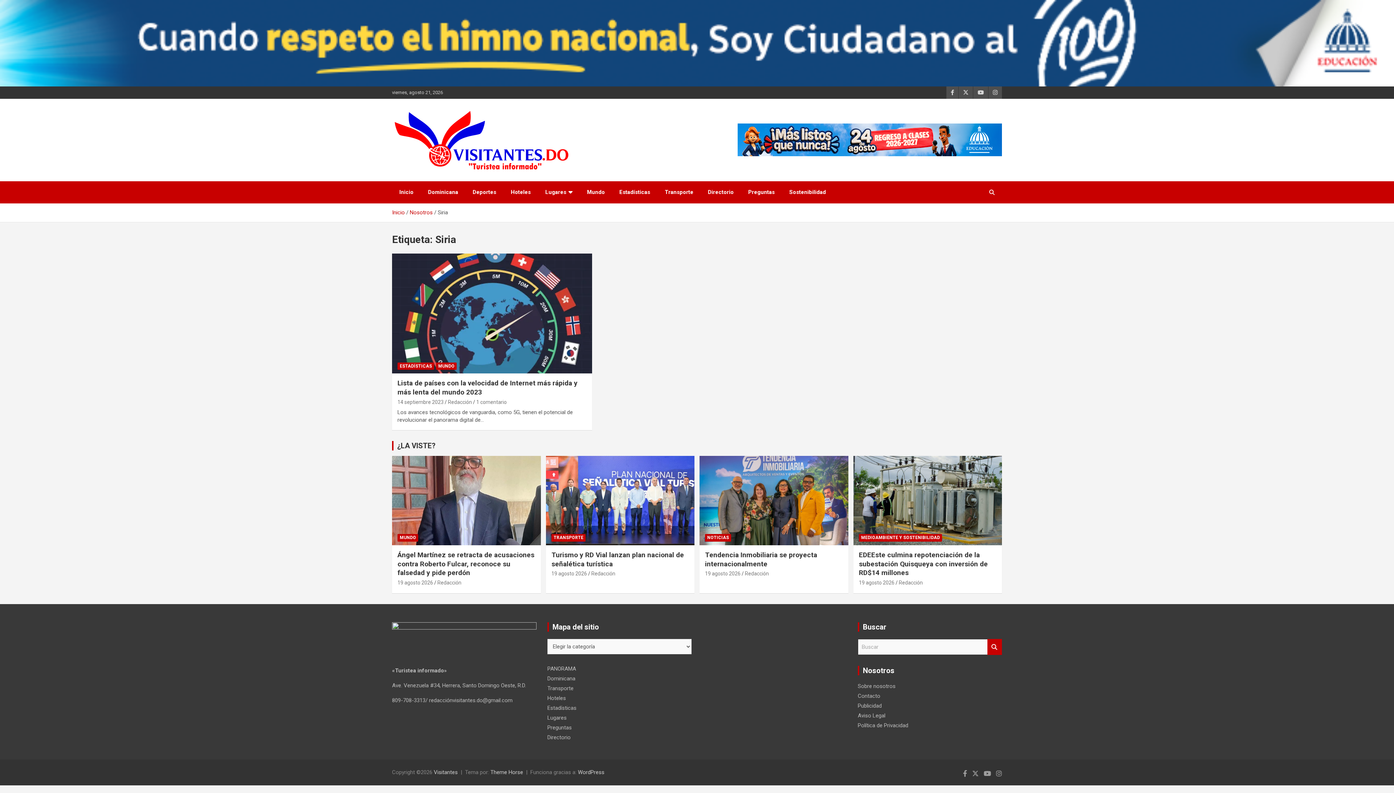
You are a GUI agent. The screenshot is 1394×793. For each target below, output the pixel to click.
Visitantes (446, 772)
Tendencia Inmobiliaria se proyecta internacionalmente (761, 559)
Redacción (460, 402)
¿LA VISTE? (416, 445)
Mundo (596, 192)
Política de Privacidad (883, 725)
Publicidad (870, 706)
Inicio (406, 192)
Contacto (869, 696)
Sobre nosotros (877, 686)
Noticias (718, 537)
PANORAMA (561, 668)
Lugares (555, 192)
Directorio (721, 192)
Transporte (679, 192)
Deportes (484, 192)
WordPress (591, 772)
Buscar (994, 647)
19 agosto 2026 (415, 583)
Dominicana (443, 192)
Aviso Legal (871, 715)
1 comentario (491, 402)
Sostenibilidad (807, 192)
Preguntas (761, 192)
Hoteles (521, 192)
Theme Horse (506, 772)
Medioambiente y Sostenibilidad (900, 537)
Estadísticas (634, 192)
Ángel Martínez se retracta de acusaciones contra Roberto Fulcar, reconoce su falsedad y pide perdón (466, 564)
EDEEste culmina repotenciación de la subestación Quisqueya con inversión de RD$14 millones (923, 564)
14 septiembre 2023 (421, 402)
